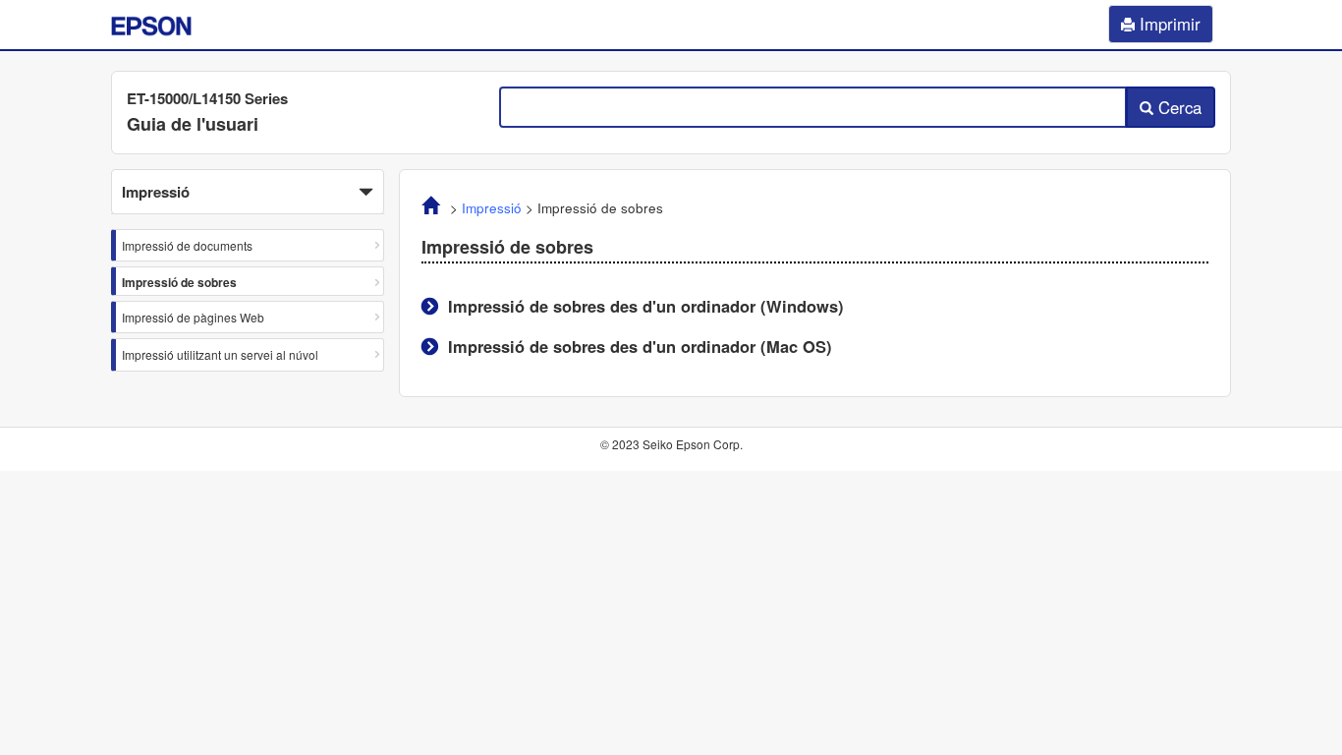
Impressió (492, 208)
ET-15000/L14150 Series (207, 98)
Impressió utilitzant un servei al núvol (220, 354)
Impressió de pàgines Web (193, 317)
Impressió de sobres (179, 282)
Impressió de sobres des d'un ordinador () (646, 306)
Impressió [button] (156, 192)
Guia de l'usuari (192, 124)
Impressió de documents (187, 245)
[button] (247, 191)
